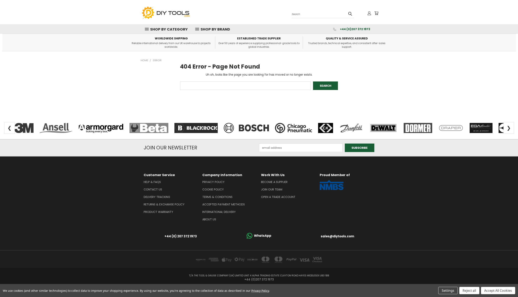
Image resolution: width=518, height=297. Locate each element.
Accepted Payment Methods (223, 204)
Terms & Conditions (217, 197)
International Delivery (219, 212)
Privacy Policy (213, 182)
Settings (448, 290)
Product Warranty (158, 212)
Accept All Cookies (498, 290)
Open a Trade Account (278, 197)
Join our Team (271, 189)
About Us (209, 219)
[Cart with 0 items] (376, 13)
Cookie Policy (213, 189)
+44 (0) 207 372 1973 (181, 236)
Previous (507, 284)
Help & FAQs (152, 182)
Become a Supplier (274, 182)
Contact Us (153, 189)
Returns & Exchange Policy (164, 204)
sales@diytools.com (337, 236)
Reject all (469, 290)
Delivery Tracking (157, 197)
